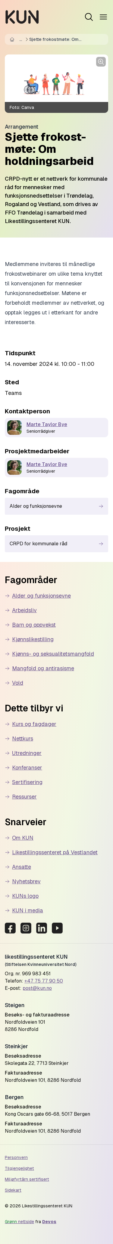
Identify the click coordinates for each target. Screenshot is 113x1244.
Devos (49, 1221)
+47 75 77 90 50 (43, 981)
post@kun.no (37, 988)
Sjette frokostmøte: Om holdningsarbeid (54, 39)
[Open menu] (89, 17)
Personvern (16, 1157)
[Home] (13, 39)
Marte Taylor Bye (47, 424)
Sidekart (13, 1190)
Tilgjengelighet (19, 1168)
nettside (19, 1221)
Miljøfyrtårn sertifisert (27, 1179)
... (20, 39)
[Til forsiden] (22, 17)
